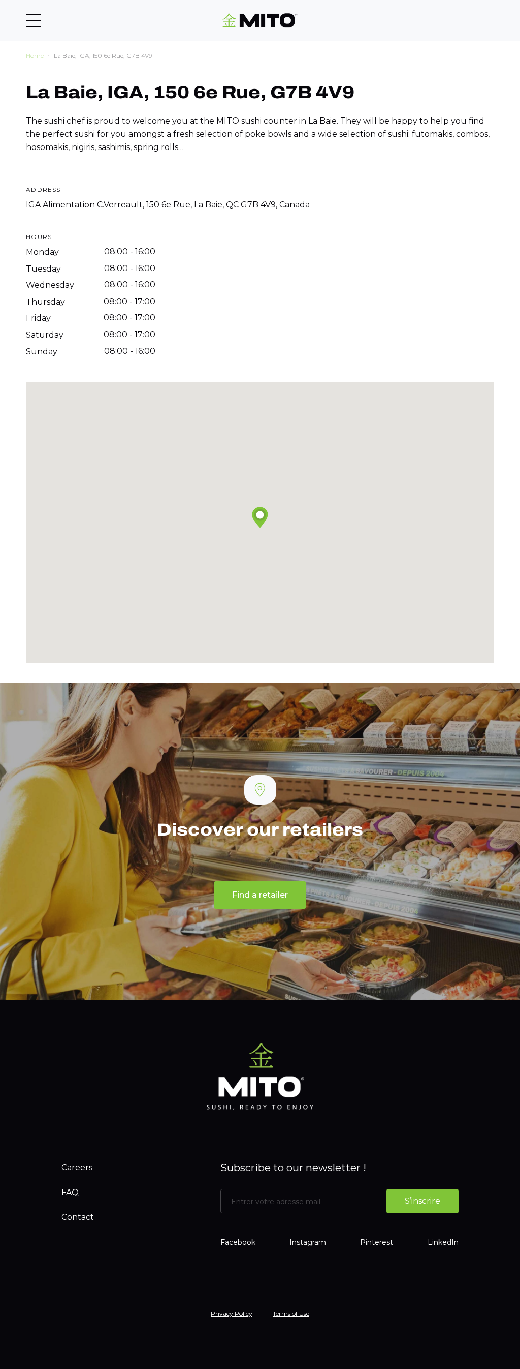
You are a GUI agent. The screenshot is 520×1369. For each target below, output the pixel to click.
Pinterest (376, 1242)
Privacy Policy (231, 1313)
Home (35, 55)
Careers (76, 1167)
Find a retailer (260, 895)
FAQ (70, 1192)
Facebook (237, 1242)
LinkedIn (443, 1242)
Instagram (307, 1242)
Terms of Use (291, 1313)
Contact (77, 1217)
